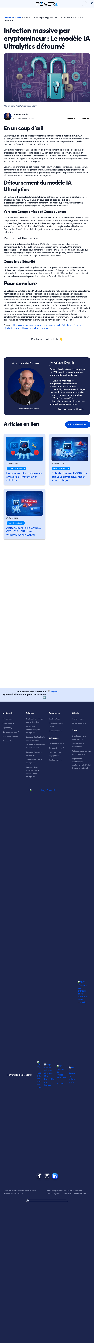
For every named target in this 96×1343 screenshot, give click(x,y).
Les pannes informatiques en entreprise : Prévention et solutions (24, 477)
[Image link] (53, 692)
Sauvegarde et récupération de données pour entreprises (32, 772)
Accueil (7, 18)
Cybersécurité (8, 723)
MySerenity (7, 728)
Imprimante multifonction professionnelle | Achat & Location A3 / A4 (81, 763)
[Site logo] (47, 4)
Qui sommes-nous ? (10, 732)
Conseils (17, 18)
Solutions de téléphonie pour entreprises (35, 738)
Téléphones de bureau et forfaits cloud (81, 752)
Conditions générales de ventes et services (64, 1191)
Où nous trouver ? (56, 748)
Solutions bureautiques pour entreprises (35, 720)
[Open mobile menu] (3, 3)
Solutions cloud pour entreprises (34, 753)
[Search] (84, 3)
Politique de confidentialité (75, 1194)
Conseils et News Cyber (56, 725)
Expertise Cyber (55, 731)
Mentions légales (53, 1194)
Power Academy (79, 723)
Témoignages (78, 719)
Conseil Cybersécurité (16, 468)
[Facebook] (31, 347)
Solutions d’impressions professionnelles (35, 746)
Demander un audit (10, 737)
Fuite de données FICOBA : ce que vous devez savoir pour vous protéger (69, 477)
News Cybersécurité (61, 468)
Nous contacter (8, 741)
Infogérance (7, 719)
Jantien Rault (20, 115)
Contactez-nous (55, 760)
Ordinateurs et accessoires (78, 745)
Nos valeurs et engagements (55, 754)
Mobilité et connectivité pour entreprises (33, 730)
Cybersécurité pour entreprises (34, 761)
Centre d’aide (54, 719)
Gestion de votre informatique (79, 737)
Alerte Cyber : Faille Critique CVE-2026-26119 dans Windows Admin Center (23, 532)
